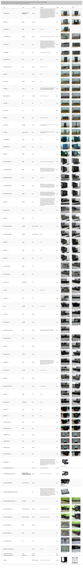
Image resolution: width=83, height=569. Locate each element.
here (20, 2)
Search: (73, 6)
